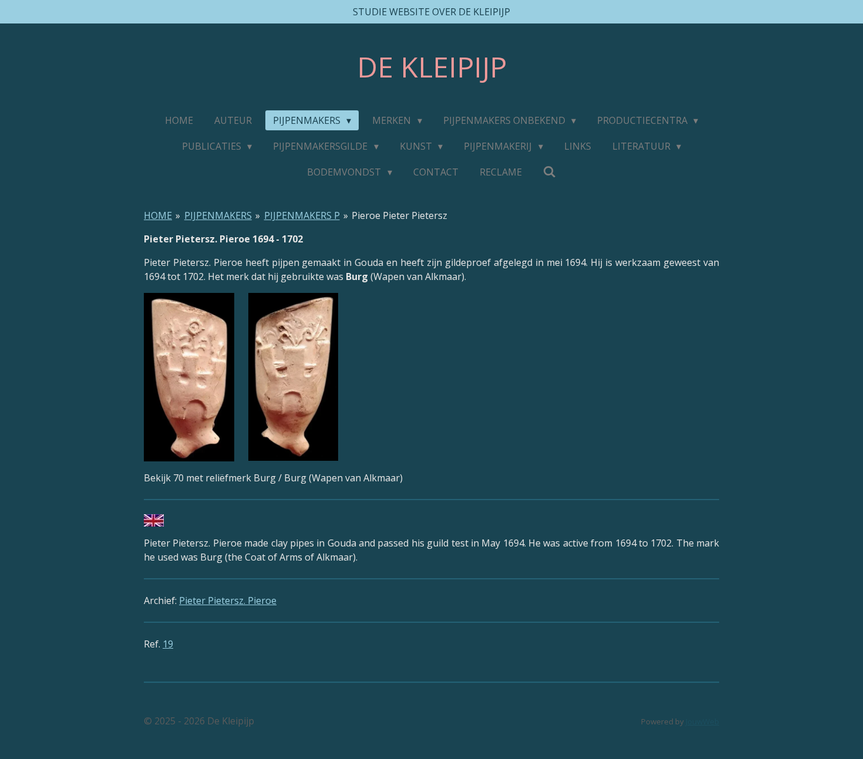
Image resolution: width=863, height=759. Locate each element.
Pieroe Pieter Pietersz (399, 215)
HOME (158, 215)
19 (168, 643)
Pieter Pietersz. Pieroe (228, 600)
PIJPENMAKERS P (302, 215)
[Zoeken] (549, 171)
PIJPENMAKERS (218, 215)
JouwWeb (702, 721)
